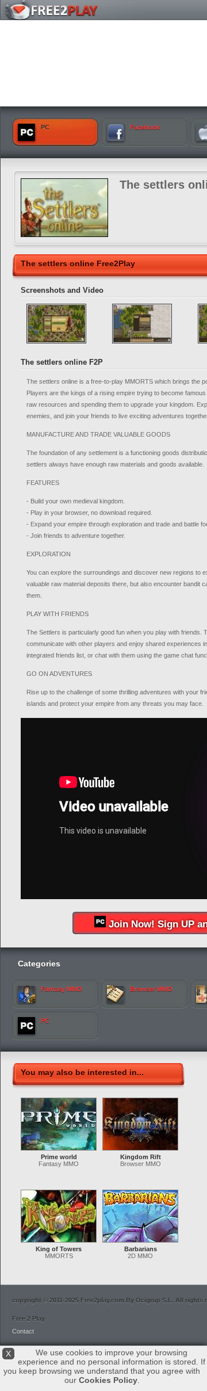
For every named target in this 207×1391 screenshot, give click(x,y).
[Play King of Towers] (59, 1243)
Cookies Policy (108, 1380)
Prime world (59, 1156)
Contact (23, 1331)
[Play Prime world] (59, 1151)
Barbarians (140, 1248)
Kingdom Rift (140, 1156)
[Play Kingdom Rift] (140, 1151)
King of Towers (59, 1248)
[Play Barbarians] (140, 1243)
